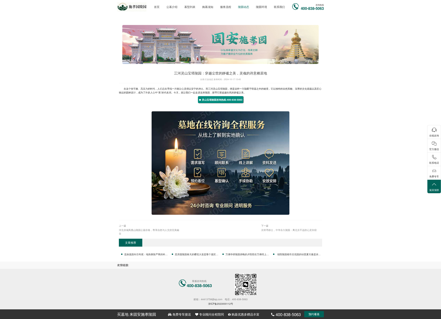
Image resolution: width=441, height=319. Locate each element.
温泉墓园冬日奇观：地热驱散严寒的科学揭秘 (146, 254)
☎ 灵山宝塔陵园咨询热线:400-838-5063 (220, 99)
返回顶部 (434, 190)
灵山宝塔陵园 (220, 88)
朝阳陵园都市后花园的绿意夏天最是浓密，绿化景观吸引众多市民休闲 (297, 254)
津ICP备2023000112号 (220, 303)
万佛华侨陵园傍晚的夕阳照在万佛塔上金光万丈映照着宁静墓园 (247, 254)
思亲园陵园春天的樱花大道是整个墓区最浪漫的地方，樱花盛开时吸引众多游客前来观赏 (196, 254)
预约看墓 (314, 314)
